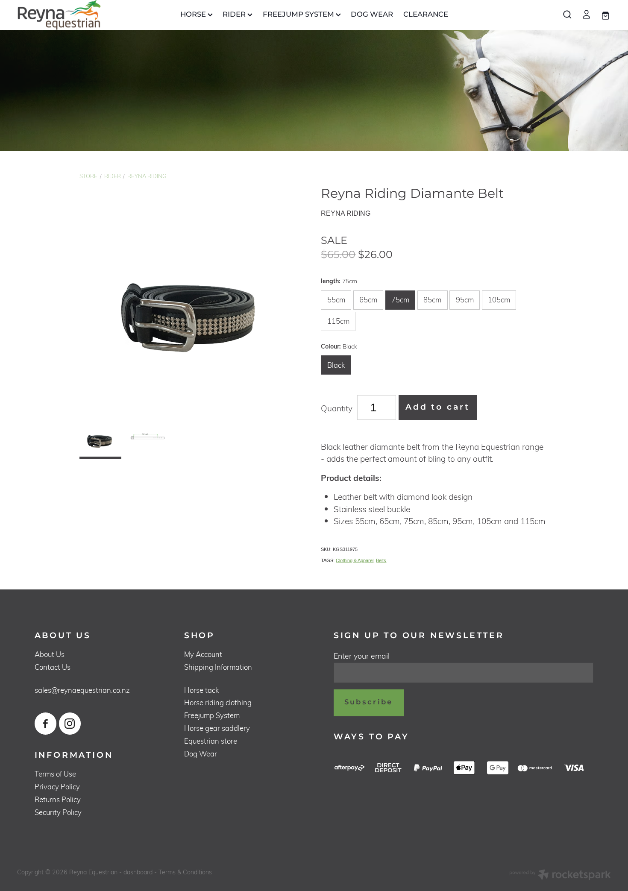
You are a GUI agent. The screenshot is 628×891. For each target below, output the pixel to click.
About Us (50, 654)
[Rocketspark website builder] (560, 875)
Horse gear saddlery (217, 728)
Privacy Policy (57, 786)
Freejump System (212, 715)
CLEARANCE (425, 15)
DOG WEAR (372, 15)
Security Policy (58, 812)
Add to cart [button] (437, 407)
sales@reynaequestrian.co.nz (82, 690)
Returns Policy (58, 799)
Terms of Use (55, 774)
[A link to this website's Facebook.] (45, 723)
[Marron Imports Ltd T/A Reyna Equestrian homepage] (76, 15)
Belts (381, 560)
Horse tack (201, 690)
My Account (203, 654)
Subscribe (368, 702)
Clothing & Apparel (354, 560)
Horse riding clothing (218, 702)
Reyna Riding (146, 176)
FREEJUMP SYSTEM (299, 15)
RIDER (235, 15)
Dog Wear (200, 754)
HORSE (194, 15)
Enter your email (362, 656)
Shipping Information (218, 667)
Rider (112, 176)
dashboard (138, 872)
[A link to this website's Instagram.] (70, 723)
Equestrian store (210, 741)
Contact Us (52, 667)
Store (88, 176)
